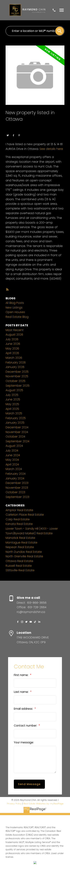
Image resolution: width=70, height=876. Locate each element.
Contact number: (26, 725)
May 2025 (12, 404)
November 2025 (17, 376)
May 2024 (12, 460)
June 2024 (13, 455)
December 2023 (17, 483)
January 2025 (15, 423)
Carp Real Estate (18, 519)
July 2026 (12, 339)
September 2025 (17, 386)
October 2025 (15, 381)
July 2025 (12, 395)
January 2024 (15, 478)
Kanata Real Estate (19, 524)
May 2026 (12, 348)
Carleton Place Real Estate (25, 515)
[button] (18, 622)
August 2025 (14, 390)
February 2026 (16, 362)
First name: (21, 675)
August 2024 (14, 446)
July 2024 (12, 450)
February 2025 (16, 418)
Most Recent (15, 330)
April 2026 (12, 353)
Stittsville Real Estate (20, 570)
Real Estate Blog (17, 317)
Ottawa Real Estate (29, 130)
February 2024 (15, 474)
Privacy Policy (14, 803)
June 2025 (13, 399)
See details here (51, 149)
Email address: (24, 709)
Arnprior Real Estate (19, 510)
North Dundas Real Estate (24, 552)
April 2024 (12, 464)
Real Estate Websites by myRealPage (43, 803)
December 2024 (17, 427)
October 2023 (15, 492)
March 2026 (14, 358)
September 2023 (17, 497)
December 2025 (17, 372)
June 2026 (13, 344)
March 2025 (14, 413)
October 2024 (15, 436)
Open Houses (15, 312)
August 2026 (14, 334)
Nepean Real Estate (20, 547)
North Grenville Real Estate (24, 556)
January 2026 (15, 367)
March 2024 (14, 469)
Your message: (24, 742)
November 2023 (17, 488)
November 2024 (17, 432)
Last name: (21, 692)
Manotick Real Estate (20, 538)
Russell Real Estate (19, 566)
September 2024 (17, 441)
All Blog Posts (15, 303)
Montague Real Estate (21, 542)
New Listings (14, 307)
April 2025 (12, 409)
